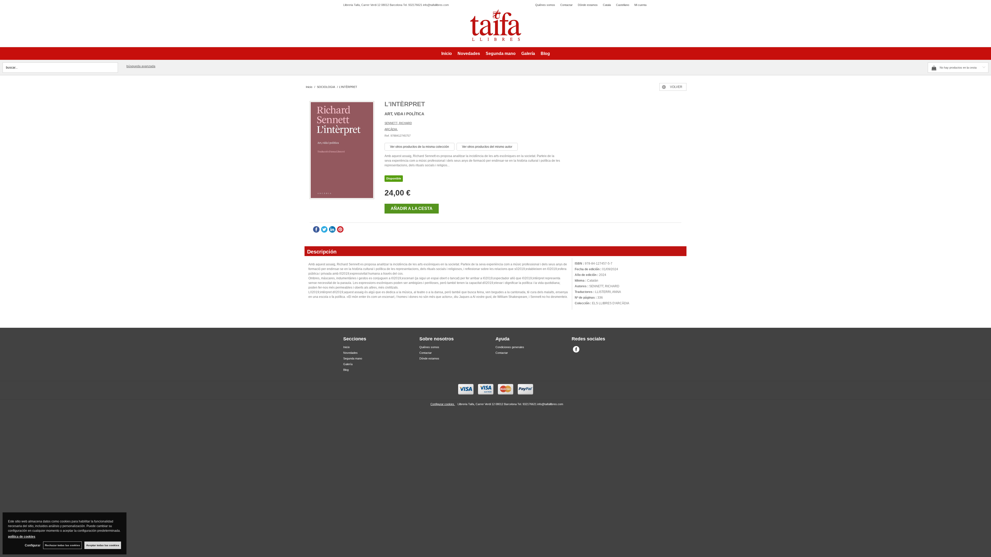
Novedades (469, 53)
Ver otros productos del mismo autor (487, 147)
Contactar (566, 4)
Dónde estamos (588, 4)
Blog (545, 53)
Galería (528, 53)
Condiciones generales (510, 347)
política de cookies (21, 536)
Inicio (446, 53)
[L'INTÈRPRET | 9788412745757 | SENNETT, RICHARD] (342, 150)
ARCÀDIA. (391, 129)
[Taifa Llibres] (495, 25)
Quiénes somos (545, 4)
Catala (607, 4)
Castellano (622, 4)
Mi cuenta (640, 4)
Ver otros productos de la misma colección (419, 147)
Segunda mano (501, 53)
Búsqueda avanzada (140, 66)
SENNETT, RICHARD (398, 123)
